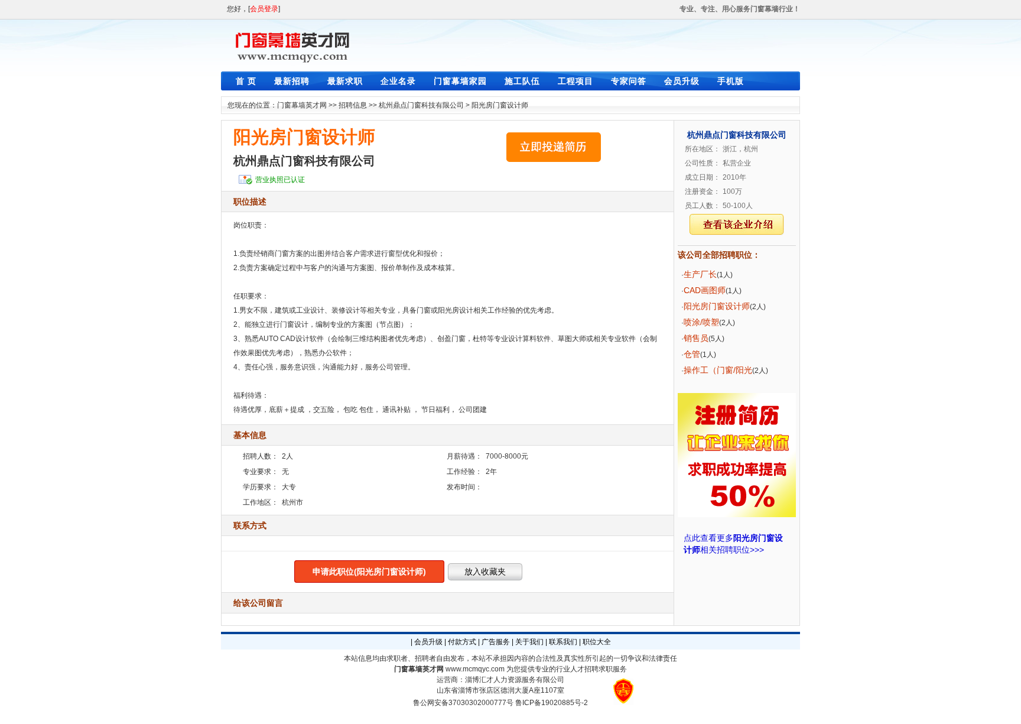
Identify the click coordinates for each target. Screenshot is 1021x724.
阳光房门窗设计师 (500, 105)
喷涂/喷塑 (701, 322)
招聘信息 (353, 105)
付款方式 (462, 642)
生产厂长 (700, 274)
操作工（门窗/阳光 (718, 370)
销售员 (696, 338)
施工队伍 (522, 81)
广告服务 (496, 642)
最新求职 (345, 81)
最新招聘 (292, 81)
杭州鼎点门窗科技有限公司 (421, 105)
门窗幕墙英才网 (302, 105)
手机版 (730, 81)
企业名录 (398, 81)
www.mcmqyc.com (475, 669)
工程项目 (575, 81)
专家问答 (628, 81)
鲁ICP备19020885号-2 (551, 703)
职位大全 (597, 642)
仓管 (692, 354)
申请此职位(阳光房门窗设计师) (369, 571)
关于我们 (529, 642)
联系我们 (563, 642)
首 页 (246, 81)
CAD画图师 (705, 290)
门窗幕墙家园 (460, 81)
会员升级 (682, 81)
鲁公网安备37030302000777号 (463, 703)
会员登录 (264, 9)
